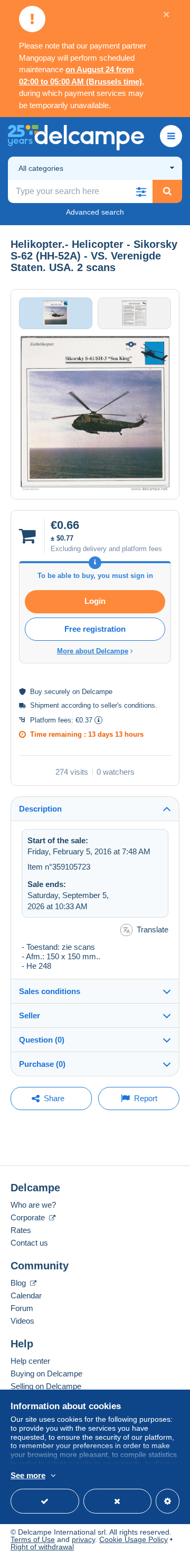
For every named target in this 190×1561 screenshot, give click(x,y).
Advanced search (95, 212)
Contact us (29, 1242)
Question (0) (41, 1039)
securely (57, 692)
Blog (19, 1282)
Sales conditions (49, 991)
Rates (21, 1230)
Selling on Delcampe (46, 1386)
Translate (152, 929)
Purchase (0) (42, 1063)
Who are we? (33, 1204)
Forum (22, 1308)
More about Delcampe (92, 651)
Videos (22, 1320)
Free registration (95, 628)
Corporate (29, 1217)
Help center (30, 1360)
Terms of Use (33, 1539)
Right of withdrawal (42, 1547)
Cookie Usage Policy (133, 1539)
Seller (29, 1015)
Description (40, 808)
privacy (83, 1539)
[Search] (167, 191)
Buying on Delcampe (46, 1373)
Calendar (26, 1295)
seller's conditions (128, 705)
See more (28, 1475)
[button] (141, 191)
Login (95, 600)
